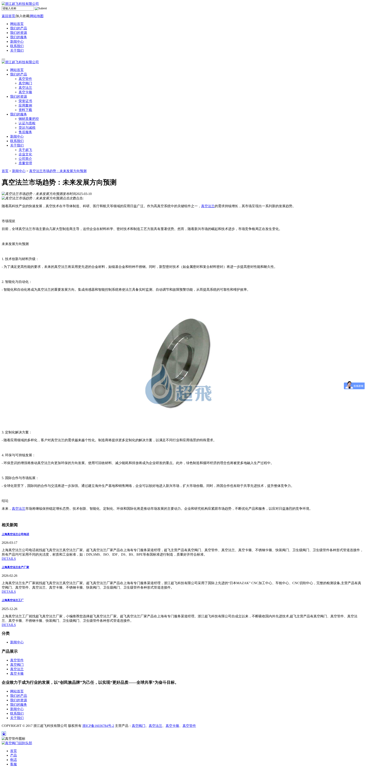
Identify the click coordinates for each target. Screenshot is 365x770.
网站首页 (17, 24)
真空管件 (17, 660)
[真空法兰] (182, 425)
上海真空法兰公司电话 (15, 534)
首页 (5, 171)
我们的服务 (18, 37)
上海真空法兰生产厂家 (15, 567)
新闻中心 (17, 41)
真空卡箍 (17, 673)
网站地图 (37, 16)
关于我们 (17, 50)
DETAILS (9, 558)
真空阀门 (17, 664)
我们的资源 (18, 32)
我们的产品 (18, 28)
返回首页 (8, 16)
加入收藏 (22, 16)
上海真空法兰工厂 (13, 600)
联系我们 (17, 46)
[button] (18, 74)
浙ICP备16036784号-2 (98, 726)
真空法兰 (208, 206)
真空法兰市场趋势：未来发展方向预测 (58, 171)
